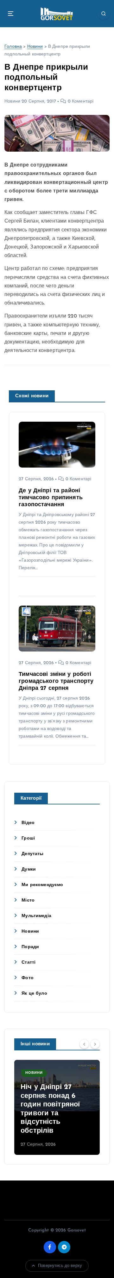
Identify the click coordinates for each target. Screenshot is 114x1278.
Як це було (34, 993)
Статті (28, 962)
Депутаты (32, 854)
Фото (28, 978)
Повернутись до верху (60, 1266)
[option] (57, 1107)
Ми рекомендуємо (42, 885)
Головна (13, 46)
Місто (28, 900)
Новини (35, 46)
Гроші (28, 838)
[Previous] (84, 1043)
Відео (28, 823)
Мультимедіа (36, 916)
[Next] (95, 1043)
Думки (29, 869)
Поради (30, 947)
